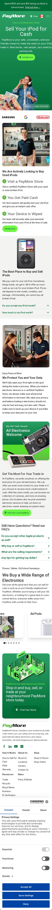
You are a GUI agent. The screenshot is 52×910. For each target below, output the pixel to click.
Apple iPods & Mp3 (41, 106)
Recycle (6, 783)
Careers (22, 766)
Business (6, 791)
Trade (5, 779)
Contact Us (23, 769)
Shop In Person (41, 758)
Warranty (6, 769)
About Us (22, 758)
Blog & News (8, 787)
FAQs (4, 765)
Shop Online (40, 762)
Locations (22, 762)
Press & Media (25, 779)
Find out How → (32, 7)
